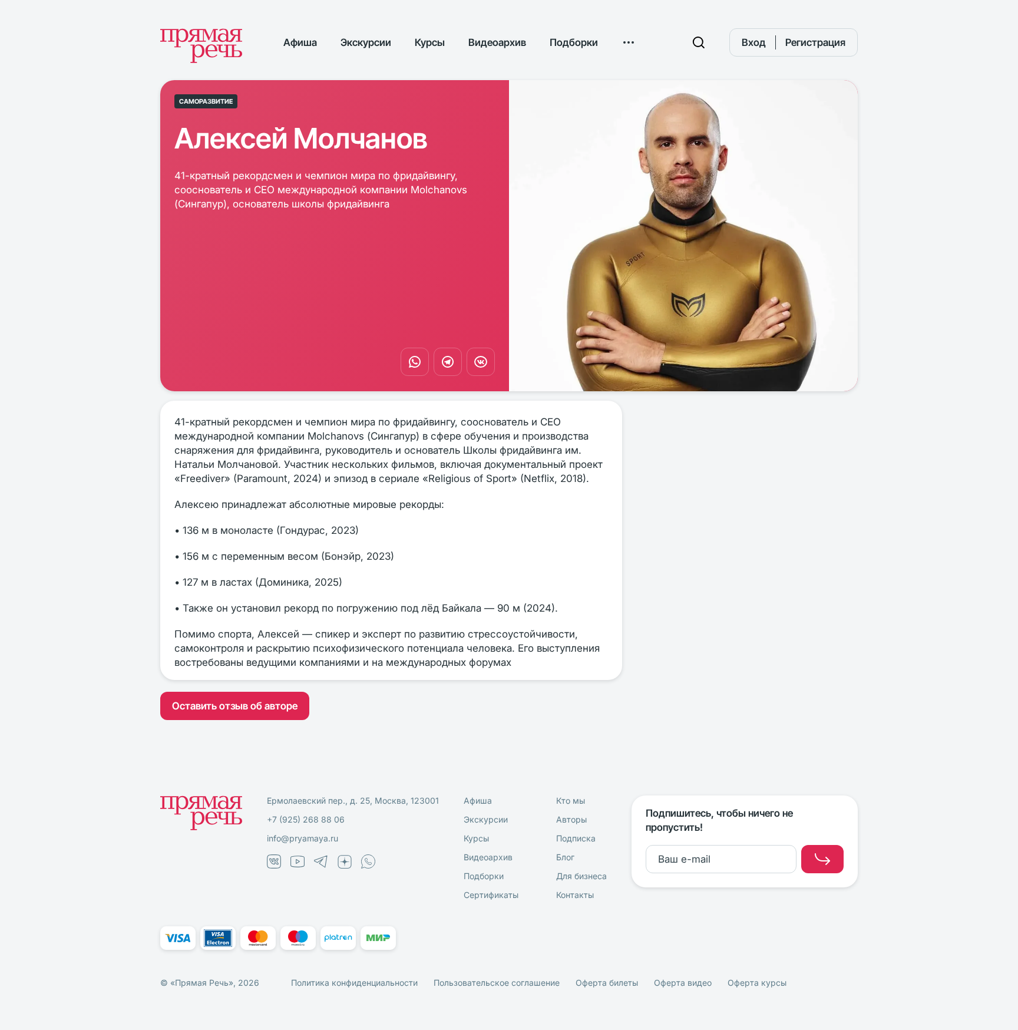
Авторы (571, 819)
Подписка (576, 838)
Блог (565, 857)
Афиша (300, 42)
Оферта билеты (607, 983)
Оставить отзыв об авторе (235, 706)
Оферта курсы (757, 983)
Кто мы (570, 800)
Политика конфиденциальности (354, 983)
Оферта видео (683, 983)
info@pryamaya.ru (302, 838)
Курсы (430, 42)
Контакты (575, 895)
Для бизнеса (581, 876)
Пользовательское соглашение (497, 983)
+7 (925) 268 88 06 (306, 819)
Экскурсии (366, 42)
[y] (822, 859)
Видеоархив (497, 42)
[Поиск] (699, 42)
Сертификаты (491, 895)
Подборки (574, 42)
